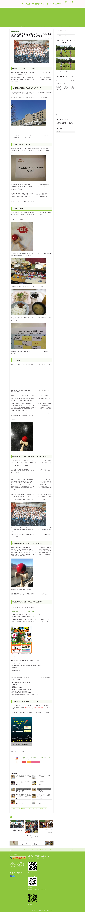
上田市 (29, 808)
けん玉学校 (13, 808)
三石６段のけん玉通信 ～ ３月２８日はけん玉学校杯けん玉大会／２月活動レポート (44, 795)
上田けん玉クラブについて (53, 26)
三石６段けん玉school (23, 26)
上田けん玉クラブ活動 (15, 31)
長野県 (45, 808)
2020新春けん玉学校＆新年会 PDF (19, 748)
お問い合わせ (69, 26)
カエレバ (27, 759)
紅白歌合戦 (41, 808)
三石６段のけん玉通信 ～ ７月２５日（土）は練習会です (44, 776)
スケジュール (42, 26)
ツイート (58, 114)
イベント (18, 808)
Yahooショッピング (35, 761)
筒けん (62, 26)
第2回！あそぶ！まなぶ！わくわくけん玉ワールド (23, 611)
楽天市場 (24, 761)
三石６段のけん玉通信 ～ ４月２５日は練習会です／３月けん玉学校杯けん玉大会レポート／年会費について (23, 795)
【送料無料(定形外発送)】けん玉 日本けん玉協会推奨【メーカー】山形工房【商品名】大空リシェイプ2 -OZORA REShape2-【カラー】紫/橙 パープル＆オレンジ (36, 757)
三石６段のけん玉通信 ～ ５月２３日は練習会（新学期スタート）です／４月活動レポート (44, 789)
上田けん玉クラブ (24, 808)
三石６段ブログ (34, 26)
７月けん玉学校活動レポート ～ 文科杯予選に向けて (44, 782)
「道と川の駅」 (65, 82)
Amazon (28, 761)
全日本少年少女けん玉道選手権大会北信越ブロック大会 (23, 782)
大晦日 (33, 808)
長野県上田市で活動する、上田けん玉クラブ (42, 3)
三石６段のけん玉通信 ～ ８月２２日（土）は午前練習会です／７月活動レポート (23, 776)
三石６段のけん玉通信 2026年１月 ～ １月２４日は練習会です (44, 801)
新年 (37, 808)
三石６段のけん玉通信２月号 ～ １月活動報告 (23, 801)
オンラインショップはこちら (62, 71)
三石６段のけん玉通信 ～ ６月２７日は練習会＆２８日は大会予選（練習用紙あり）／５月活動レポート (23, 789)
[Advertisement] (42, 16)
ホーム (14, 26)
